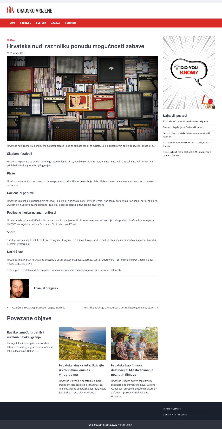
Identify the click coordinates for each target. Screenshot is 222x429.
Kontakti (70, 23)
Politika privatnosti (172, 408)
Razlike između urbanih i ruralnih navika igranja (25, 335)
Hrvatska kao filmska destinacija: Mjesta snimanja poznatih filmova (132, 370)
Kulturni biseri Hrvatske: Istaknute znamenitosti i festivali (186, 134)
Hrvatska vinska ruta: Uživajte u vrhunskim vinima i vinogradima (81, 370)
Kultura (41, 23)
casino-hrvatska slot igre (175, 414)
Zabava (55, 23)
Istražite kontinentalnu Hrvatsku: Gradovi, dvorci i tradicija (186, 144)
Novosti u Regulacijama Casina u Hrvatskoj (183, 127)
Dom (12, 23)
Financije (25, 23)
